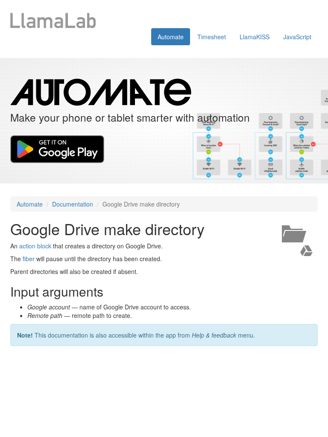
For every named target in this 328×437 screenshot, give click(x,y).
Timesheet (211, 36)
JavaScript (297, 36)
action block (35, 246)
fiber (29, 258)
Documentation (72, 204)
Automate (171, 36)
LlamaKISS (254, 36)
